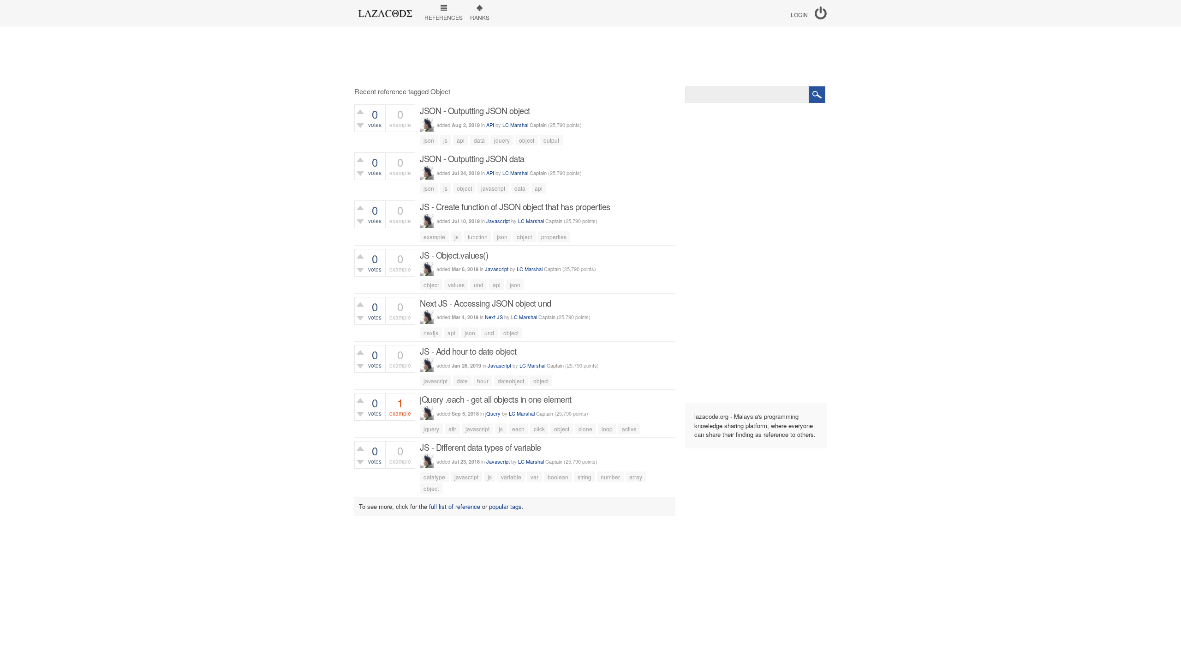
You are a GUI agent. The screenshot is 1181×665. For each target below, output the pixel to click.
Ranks (479, 17)
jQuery (493, 413)
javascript (493, 188)
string (584, 477)
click (539, 429)
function (478, 237)
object (526, 140)
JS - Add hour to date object (468, 351)
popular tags (505, 506)
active (629, 429)
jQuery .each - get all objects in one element (496, 399)
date (462, 381)
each (518, 429)
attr (452, 429)
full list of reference (454, 506)
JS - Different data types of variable (480, 447)
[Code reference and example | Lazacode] (385, 11)
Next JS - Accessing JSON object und (485, 303)
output (551, 140)
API (490, 124)
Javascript (498, 220)
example (434, 237)
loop (607, 429)
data (479, 140)
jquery (502, 140)
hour (483, 381)
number (610, 477)
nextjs (430, 333)
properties (554, 237)
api (461, 140)
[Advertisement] (590, 56)
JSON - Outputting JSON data (472, 158)
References (443, 17)
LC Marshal (515, 124)
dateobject (511, 381)
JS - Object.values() (454, 255)
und (478, 285)
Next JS (494, 316)
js (445, 140)
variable (511, 477)
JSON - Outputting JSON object (475, 110)
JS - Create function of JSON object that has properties (515, 206)
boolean (558, 477)
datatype (434, 477)
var (534, 477)
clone (585, 429)
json (428, 140)
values (456, 285)
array (635, 477)
